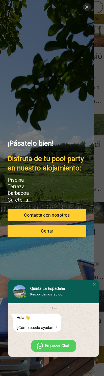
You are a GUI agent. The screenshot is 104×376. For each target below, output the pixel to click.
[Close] (87, 7)
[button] (94, 284)
